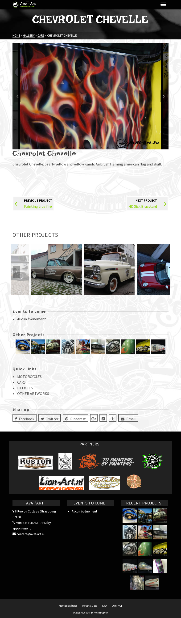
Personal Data (89, 605)
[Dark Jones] (68, 346)
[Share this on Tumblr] (112, 418)
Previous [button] (17, 96)
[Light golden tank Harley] (145, 566)
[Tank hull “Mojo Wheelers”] (137, 583)
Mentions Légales (68, 605)
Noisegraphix (101, 612)
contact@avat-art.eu (30, 534)
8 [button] (101, 147)
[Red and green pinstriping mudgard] (160, 566)
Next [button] (163, 96)
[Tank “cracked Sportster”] (128, 346)
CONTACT (116, 605)
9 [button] (107, 147)
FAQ (104, 605)
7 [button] (96, 147)
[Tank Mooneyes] (143, 346)
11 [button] (118, 147)
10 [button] (113, 147)
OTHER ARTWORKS (33, 393)
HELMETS (25, 387)
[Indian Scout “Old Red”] (53, 346)
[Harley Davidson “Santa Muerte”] (83, 346)
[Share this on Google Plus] (94, 418)
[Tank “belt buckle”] (113, 346)
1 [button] (62, 147)
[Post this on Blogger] (103, 418)
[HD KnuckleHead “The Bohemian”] (38, 346)
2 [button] (68, 147)
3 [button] (73, 147)
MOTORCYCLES (29, 376)
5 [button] (84, 147)
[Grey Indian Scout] (98, 346)
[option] (90, 96)
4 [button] (79, 147)
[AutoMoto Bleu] (23, 346)
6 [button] (90, 147)
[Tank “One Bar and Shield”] (158, 346)
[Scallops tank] (152, 583)
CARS (21, 382)
